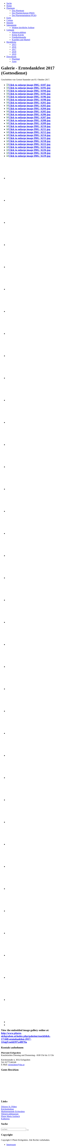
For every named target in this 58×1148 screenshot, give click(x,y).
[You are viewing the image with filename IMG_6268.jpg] (19, 466)
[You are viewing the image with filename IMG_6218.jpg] (28, 141)
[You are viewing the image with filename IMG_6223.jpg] (28, 147)
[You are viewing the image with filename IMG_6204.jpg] (28, 108)
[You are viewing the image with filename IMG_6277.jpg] (19, 622)
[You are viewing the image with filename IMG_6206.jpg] (28, 114)
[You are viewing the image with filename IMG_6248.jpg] (19, 289)
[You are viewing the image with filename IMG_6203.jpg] (28, 105)
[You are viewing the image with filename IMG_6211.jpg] (28, 129)
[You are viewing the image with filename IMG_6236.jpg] (19, 222)
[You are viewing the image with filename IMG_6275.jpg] (19, 577)
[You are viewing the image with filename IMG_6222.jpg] (28, 144)
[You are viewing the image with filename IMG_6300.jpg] (19, 910)
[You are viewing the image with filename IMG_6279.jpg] (19, 666)
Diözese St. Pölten (9, 1106)
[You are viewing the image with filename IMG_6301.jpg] (19, 933)
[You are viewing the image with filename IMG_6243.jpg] (19, 267)
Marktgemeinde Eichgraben (13, 1111)
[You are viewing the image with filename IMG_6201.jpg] (28, 102)
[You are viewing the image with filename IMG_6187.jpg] (28, 84)
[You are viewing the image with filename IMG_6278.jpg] (19, 644)
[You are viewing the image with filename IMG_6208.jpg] (28, 120)
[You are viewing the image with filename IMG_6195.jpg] (28, 93)
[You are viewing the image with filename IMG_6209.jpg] (28, 123)
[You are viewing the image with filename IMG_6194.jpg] (28, 90)
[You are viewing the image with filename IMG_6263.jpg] (19, 422)
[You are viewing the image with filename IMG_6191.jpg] (28, 87)
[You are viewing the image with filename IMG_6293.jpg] (19, 799)
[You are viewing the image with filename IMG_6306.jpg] (19, 1021)
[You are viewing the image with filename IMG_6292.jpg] (19, 777)
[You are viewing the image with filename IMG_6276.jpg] (19, 600)
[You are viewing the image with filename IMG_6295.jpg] (19, 844)
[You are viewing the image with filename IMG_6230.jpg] (19, 178)
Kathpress (5, 1119)
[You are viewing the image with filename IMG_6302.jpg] (19, 955)
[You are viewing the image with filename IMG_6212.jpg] (28, 132)
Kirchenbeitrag (7, 1109)
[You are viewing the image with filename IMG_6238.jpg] (19, 244)
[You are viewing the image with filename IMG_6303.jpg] (19, 977)
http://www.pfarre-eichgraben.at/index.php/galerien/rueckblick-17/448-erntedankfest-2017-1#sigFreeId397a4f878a (25, 1037)
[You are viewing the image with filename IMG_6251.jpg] (19, 311)
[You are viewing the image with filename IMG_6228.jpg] (28, 153)
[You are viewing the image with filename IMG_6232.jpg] (19, 200)
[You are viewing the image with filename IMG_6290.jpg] (19, 755)
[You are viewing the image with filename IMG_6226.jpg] (28, 150)
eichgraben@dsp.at (16, 1064)
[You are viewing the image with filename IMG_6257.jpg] (19, 355)
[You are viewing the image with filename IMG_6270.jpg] (19, 489)
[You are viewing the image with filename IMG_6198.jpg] (28, 99)
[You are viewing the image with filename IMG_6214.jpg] (28, 135)
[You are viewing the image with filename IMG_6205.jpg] (28, 111)
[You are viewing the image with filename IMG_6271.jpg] (19, 511)
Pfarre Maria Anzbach (10, 1116)
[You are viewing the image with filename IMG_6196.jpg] (28, 96)
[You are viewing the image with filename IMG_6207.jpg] (28, 117)
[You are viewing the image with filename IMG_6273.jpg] (19, 533)
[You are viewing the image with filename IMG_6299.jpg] (19, 888)
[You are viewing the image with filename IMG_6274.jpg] (19, 555)
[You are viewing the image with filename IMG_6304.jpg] (19, 999)
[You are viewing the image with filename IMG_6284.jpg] (19, 711)
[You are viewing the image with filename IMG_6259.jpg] (19, 400)
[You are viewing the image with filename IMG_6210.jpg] (28, 126)
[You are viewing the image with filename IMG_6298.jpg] (19, 866)
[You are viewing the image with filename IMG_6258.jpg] (19, 378)
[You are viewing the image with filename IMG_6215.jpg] (28, 138)
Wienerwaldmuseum (9, 1114)
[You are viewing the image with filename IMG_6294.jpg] (19, 822)
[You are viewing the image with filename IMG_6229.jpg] (28, 155)
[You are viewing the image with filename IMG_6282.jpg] (19, 688)
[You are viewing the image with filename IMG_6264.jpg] (19, 444)
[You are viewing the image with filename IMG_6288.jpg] (19, 733)
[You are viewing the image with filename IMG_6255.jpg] (19, 333)
